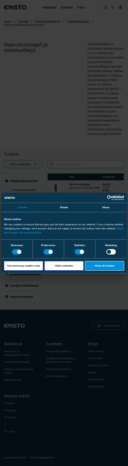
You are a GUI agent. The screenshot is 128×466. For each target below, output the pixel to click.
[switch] (48, 251)
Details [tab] (64, 207)
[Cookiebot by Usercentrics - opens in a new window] (109, 197)
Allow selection (64, 265)
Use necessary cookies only (23, 265)
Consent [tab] (22, 207)
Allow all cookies (104, 265)
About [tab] (106, 207)
